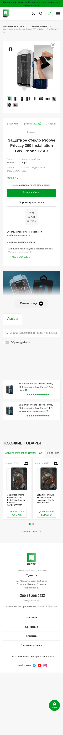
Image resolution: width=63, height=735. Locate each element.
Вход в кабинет (31, 192)
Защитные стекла (39, 26)
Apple (12, 318)
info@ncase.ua (31, 600)
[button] (30, 524)
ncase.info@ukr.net (47, 606)
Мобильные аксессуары (14, 26)
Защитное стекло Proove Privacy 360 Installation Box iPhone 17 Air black (36, 387)
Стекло (25, 179)
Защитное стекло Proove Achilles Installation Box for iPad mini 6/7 (45, 499)
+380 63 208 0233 (31, 596)
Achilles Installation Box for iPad (23, 453)
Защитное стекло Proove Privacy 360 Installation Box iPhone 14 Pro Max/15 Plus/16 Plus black (36, 408)
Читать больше (19, 257)
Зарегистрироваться (31, 202)
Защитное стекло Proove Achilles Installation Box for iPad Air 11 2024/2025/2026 (16, 500)
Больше (11, 178)
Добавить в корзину (17, 513)
